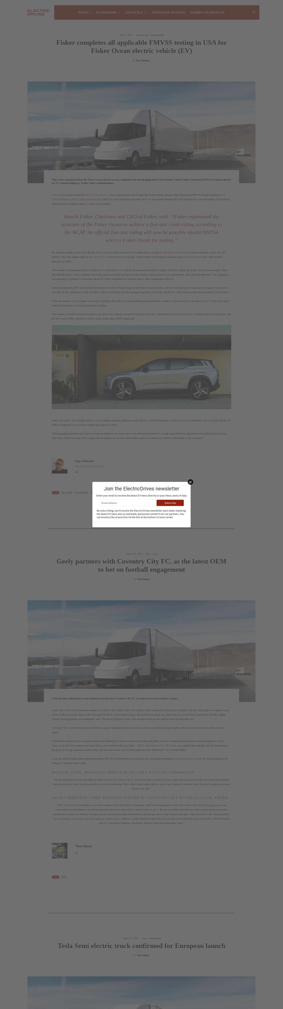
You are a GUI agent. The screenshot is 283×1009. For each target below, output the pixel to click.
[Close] (190, 482)
